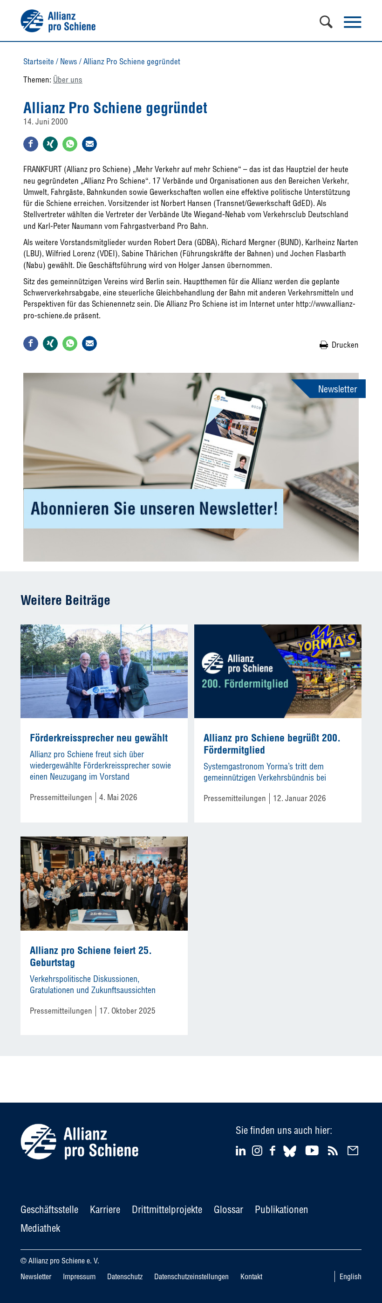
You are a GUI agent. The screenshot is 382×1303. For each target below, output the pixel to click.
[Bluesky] (289, 1158)
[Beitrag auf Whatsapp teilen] (69, 144)
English (351, 1276)
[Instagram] (257, 1153)
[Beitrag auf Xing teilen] (50, 144)
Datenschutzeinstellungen (191, 1276)
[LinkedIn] (242, 1150)
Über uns (67, 79)
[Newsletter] (354, 1150)
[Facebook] (274, 1150)
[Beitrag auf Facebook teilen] (30, 144)
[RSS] (334, 1150)
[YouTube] (313, 1150)
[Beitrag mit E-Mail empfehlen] (89, 144)
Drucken (345, 345)
